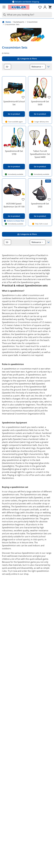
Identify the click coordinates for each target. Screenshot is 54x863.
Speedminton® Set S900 (40, 205)
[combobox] (27, 14)
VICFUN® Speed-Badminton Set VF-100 (14, 205)
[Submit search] (4, 14)
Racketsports (18, 22)
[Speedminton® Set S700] (14, 138)
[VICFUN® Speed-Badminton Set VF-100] (14, 190)
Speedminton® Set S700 (14, 152)
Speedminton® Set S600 (40, 103)
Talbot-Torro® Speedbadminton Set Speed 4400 (40, 154)
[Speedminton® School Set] (14, 88)
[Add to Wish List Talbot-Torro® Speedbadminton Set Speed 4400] (49, 147)
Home (8, 22)
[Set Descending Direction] (48, 66)
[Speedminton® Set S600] (40, 88)
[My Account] (44, 7)
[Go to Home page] (18, 7)
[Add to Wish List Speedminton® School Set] (23, 97)
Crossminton (32, 22)
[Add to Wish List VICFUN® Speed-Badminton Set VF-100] (23, 199)
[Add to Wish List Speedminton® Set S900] (49, 199)
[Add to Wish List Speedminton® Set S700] (23, 147)
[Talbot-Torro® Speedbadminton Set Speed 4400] (40, 138)
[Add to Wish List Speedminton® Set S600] (49, 97)
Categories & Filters (28, 58)
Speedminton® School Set (14, 103)
